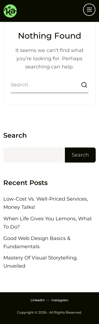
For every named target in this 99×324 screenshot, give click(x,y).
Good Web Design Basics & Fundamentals (36, 242)
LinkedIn (38, 300)
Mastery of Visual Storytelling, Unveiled (40, 262)
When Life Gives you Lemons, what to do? (47, 223)
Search (15, 135)
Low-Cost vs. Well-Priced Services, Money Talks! (45, 203)
